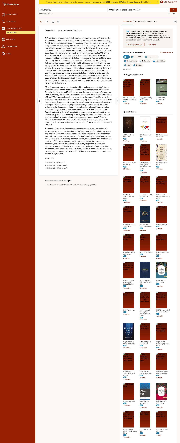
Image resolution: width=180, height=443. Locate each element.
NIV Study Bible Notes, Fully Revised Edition (128, 282)
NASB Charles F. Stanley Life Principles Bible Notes (145, 165)
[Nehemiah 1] (39, 101)
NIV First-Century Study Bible (129, 225)
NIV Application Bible (161, 164)
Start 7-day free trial (135, 44)
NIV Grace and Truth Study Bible (146, 225)
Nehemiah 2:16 (53, 165)
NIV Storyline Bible (146, 252)
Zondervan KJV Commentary (161, 98)
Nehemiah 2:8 (52, 162)
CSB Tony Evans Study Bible (128, 136)
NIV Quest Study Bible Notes (129, 253)
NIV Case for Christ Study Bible (146, 195)
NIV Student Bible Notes (162, 253)
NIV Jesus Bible (161, 224)
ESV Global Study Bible (146, 136)
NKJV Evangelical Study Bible (145, 343)
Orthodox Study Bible (145, 430)
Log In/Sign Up (170, 2)
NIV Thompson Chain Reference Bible (145, 282)
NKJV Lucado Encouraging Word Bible (162, 343)
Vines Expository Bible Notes (162, 430)
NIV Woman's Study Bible (161, 281)
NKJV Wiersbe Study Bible (144, 402)
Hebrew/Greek (139, 21)
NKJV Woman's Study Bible (161, 402)
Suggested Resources (134, 74)
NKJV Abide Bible (129, 310)
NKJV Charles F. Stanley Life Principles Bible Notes (145, 313)
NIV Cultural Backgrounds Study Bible (163, 196)
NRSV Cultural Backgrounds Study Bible (130, 431)
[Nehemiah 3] (117, 101)
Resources (127, 21)
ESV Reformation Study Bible (162, 136)
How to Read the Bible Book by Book (129, 98)
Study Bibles (131, 112)
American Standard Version (56, 181)
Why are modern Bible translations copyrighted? (76, 184)
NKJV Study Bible (129, 401)
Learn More (152, 44)
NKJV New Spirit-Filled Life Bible (162, 372)
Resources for (134, 52)
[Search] (173, 10)
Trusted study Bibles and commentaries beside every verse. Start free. (99, 2)
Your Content (151, 21)
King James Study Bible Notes (146, 98)
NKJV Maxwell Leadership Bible (146, 372)
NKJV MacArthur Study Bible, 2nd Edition (129, 373)
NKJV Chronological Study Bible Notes (163, 311)
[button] (168, 2)
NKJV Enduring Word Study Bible (129, 343)
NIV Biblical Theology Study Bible (128, 196)
